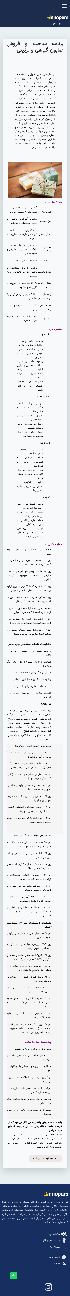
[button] (64, 6)
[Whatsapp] (14, 1275)
